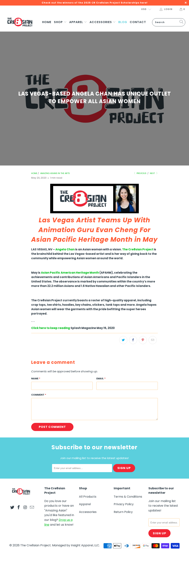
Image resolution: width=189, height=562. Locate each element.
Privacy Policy (124, 504)
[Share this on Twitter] (123, 340)
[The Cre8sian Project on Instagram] (25, 507)
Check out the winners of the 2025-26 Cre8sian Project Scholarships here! (94, 2)
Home (46, 22)
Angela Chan (65, 249)
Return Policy (123, 512)
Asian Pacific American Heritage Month (69, 273)
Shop (59, 22)
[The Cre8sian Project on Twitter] (12, 507)
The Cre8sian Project (138, 249)
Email (101, 378)
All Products (87, 496)
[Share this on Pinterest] (143, 340)
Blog (122, 22)
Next (152, 173)
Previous (141, 173)
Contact (138, 22)
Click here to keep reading (50, 328)
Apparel (76, 22)
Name (35, 378)
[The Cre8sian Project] (20, 22)
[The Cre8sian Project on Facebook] (19, 507)
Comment (38, 394)
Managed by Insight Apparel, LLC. (76, 545)
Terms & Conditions (128, 496)
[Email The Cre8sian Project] (32, 507)
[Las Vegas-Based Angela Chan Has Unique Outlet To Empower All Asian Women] (94, 212)
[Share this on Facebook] (133, 340)
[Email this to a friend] (153, 340)
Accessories (101, 22)
